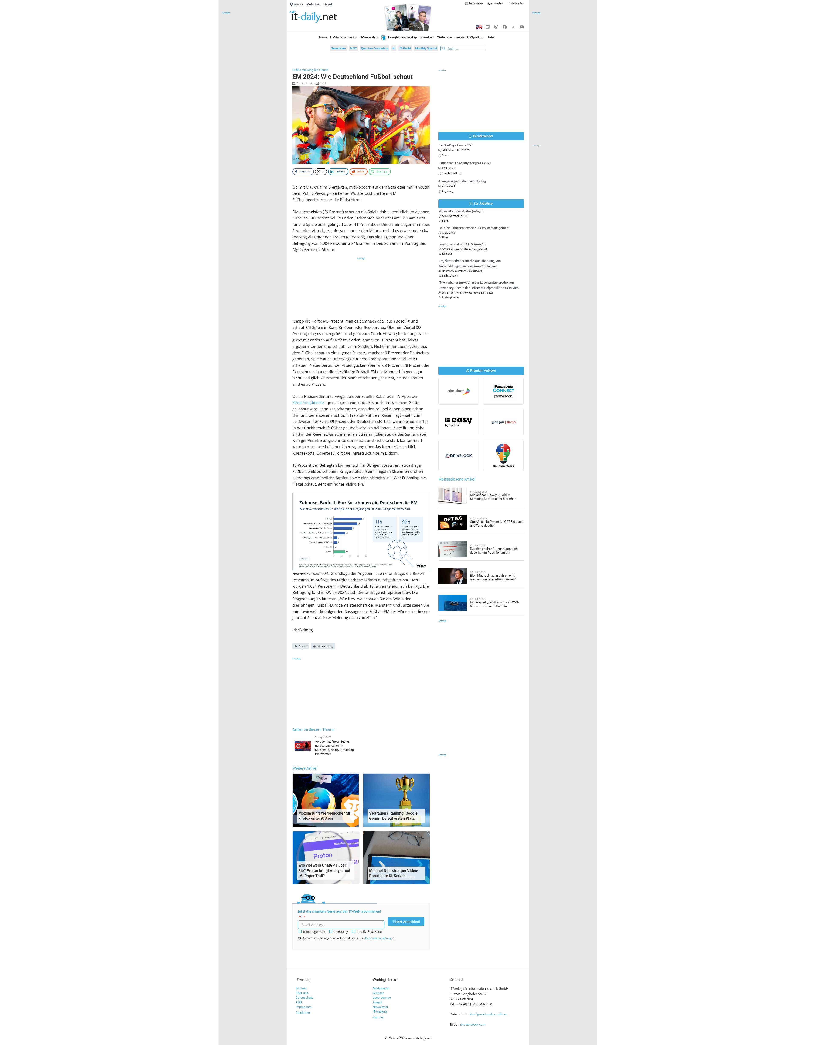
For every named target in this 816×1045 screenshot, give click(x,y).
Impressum (304, 1007)
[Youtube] (521, 27)
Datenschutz (304, 998)
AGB (299, 1002)
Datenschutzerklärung (378, 938)
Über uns (302, 993)
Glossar (378, 993)
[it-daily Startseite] (321, 17)
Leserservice (382, 998)
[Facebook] (504, 27)
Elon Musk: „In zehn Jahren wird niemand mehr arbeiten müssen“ (493, 577)
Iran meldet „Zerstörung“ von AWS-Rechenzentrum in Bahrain (494, 604)
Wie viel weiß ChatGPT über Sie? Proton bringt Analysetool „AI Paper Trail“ (324, 870)
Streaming (325, 646)
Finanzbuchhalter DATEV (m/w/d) (462, 244)
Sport (303, 646)
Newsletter (380, 1007)
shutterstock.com (473, 1024)
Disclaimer (303, 1013)
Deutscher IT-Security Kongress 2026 (465, 163)
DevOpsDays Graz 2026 (455, 145)
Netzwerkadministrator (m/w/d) (460, 211)
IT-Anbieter (380, 1012)
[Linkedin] (487, 27)
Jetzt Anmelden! (407, 921)
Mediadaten (381, 988)
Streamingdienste (308, 402)
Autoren (378, 1017)
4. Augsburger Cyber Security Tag (462, 181)
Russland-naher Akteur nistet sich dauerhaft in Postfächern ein (494, 550)
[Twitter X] (513, 27)
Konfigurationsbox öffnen (488, 1014)
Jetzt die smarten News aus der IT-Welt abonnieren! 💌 (339, 914)
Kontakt (301, 988)
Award (377, 1002)
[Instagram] (496, 27)
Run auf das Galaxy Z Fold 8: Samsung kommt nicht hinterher (493, 497)
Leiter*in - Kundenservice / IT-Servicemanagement (473, 228)
